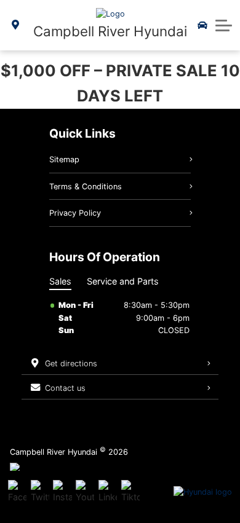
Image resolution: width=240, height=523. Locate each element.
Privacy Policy (75, 213)
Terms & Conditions (85, 186)
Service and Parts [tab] (123, 281)
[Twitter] (40, 492)
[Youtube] (85, 492)
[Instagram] (62, 492)
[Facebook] (17, 492)
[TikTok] (130, 492)
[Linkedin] (107, 492)
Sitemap (64, 159)
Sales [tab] (60, 281)
